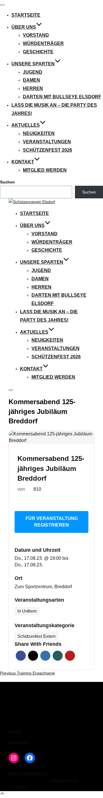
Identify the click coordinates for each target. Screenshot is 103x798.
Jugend (32, 72)
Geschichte (38, 51)
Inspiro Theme (65, 780)
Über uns (23, 27)
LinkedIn (45, 656)
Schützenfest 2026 (47, 150)
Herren (33, 88)
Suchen (7, 182)
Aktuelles (25, 125)
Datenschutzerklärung (28, 773)
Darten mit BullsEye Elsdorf (62, 96)
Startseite (25, 15)
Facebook (21, 656)
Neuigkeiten (39, 133)
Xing (58, 656)
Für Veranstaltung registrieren (51, 521)
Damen (31, 80)
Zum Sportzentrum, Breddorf (43, 586)
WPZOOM (18, 787)
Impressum (19, 742)
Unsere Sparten (33, 63)
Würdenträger (43, 43)
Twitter (33, 656)
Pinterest (70, 656)
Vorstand (36, 35)
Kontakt (22, 161)
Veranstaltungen (47, 141)
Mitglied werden (45, 170)
